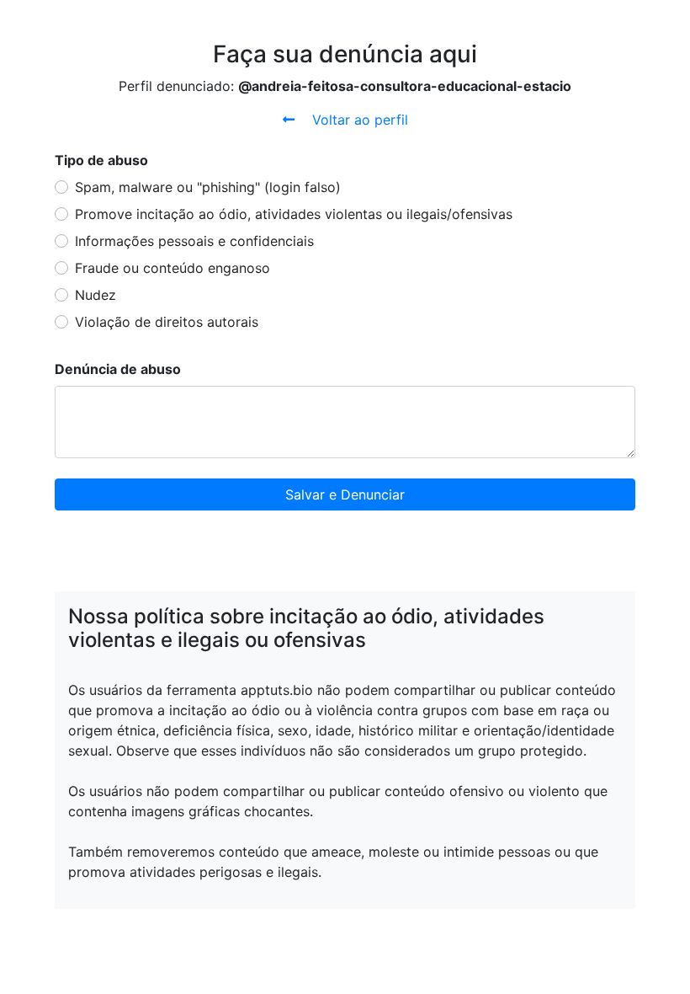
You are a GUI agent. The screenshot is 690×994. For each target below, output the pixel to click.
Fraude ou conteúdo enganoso (172, 267)
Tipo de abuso (101, 160)
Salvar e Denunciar (345, 494)
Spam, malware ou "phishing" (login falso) (208, 187)
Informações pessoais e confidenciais (194, 240)
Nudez (95, 294)
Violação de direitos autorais (166, 321)
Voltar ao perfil (358, 119)
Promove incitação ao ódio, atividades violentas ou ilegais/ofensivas (293, 214)
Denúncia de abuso (118, 369)
